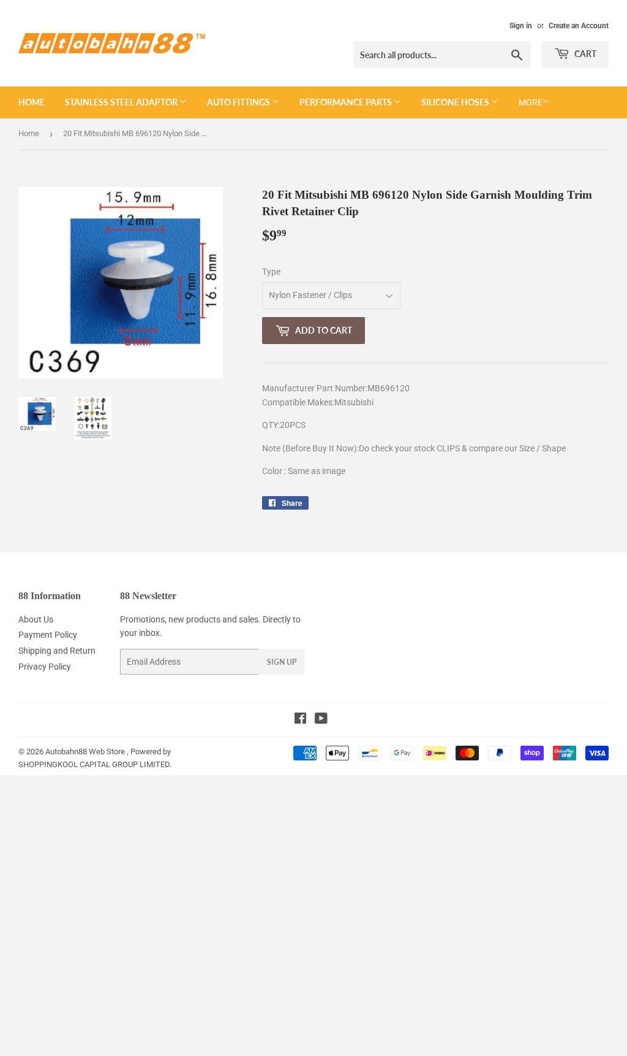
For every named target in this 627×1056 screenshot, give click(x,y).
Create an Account (579, 25)
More (531, 102)
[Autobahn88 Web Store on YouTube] (321, 720)
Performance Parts (346, 102)
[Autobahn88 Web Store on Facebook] (300, 720)
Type (271, 272)
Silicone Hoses (456, 102)
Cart (584, 53)
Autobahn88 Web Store (85, 751)
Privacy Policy (44, 666)
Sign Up (281, 662)
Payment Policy (47, 635)
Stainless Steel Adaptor (122, 102)
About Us (35, 619)
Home (31, 102)
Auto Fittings (239, 102)
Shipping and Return (57, 651)
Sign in (520, 25)
